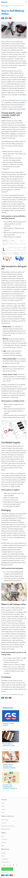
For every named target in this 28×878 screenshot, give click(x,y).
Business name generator (7, 826)
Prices (2, 856)
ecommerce (6, 694)
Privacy (3, 809)
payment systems (12, 666)
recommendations (14, 694)
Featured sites (5, 862)
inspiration (20, 694)
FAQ (2, 836)
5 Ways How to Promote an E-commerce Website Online (9, 766)
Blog (2, 845)
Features (3, 853)
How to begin (4, 820)
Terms (2, 812)
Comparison (4, 859)
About (2, 806)
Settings (3, 842)
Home (2, 803)
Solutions (3, 823)
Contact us (4, 839)
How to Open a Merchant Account (9, 744)
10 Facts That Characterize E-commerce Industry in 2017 (10, 787)
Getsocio (4, 2)
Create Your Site (7, 869)
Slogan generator (6, 829)
